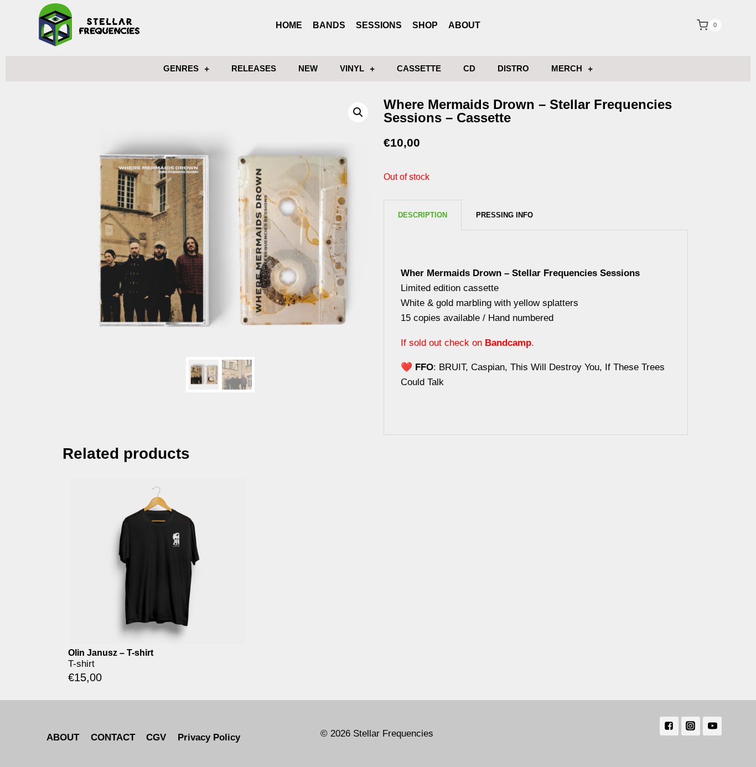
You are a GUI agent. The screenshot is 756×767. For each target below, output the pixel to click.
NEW (308, 68)
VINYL (352, 68)
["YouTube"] (712, 726)
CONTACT (113, 737)
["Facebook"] (669, 726)
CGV (156, 737)
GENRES (181, 68)
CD (469, 68)
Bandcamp (508, 343)
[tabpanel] (536, 332)
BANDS (329, 25)
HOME (289, 25)
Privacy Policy (209, 737)
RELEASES (253, 68)
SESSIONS (379, 25)
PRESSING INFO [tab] (504, 215)
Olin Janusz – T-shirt (110, 652)
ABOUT (464, 25)
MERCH (566, 68)
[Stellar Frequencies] (89, 25)
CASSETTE (419, 68)
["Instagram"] (690, 726)
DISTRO (513, 68)
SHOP (425, 25)
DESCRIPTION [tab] (422, 215)
